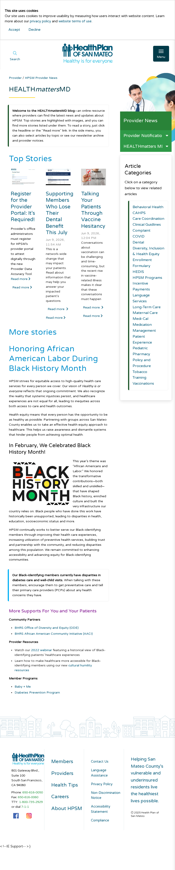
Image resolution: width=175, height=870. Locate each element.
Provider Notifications (145, 135)
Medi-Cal (140, 318)
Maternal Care (145, 313)
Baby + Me (23, 687)
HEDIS (138, 271)
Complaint (141, 230)
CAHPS (139, 213)
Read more (19, 279)
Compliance (100, 820)
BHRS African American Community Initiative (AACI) (54, 634)
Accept (14, 30)
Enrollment (142, 260)
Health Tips (64, 785)
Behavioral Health (148, 207)
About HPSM (66, 808)
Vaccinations (143, 383)
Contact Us (99, 762)
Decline (34, 30)
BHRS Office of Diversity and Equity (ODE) (47, 628)
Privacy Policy (102, 784)
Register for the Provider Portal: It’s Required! (23, 207)
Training (139, 377)
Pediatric (140, 348)
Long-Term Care (147, 307)
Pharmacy (141, 354)
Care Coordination (148, 218)
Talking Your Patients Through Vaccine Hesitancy (93, 210)
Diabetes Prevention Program (37, 692)
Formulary (141, 266)
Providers (62, 773)
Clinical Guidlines (147, 224)
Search (15, 59)
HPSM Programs (147, 277)
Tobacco (140, 372)
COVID (138, 236)
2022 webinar (41, 650)
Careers (60, 796)
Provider (16, 78)
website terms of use (75, 21)
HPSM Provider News (41, 78)
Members (62, 761)
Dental (138, 242)
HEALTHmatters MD (144, 146)
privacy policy (40, 21)
